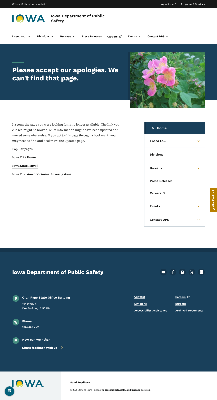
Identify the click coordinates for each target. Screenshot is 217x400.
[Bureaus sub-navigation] (73, 36)
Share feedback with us (39, 347)
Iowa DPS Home (24, 157)
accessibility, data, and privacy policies (127, 390)
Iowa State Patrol (25, 166)
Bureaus (180, 303)
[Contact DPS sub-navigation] (167, 36)
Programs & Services (193, 4)
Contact (139, 296)
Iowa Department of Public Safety (78, 18)
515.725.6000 (30, 326)
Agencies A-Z (168, 4)
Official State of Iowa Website (29, 4)
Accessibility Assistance (150, 310)
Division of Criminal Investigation (46, 174)
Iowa (16, 174)
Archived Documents (189, 310)
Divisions (140, 303)
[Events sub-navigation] (139, 36)
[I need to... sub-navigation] (29, 36)
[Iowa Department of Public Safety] (29, 18)
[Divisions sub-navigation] (52, 36)
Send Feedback (80, 382)
